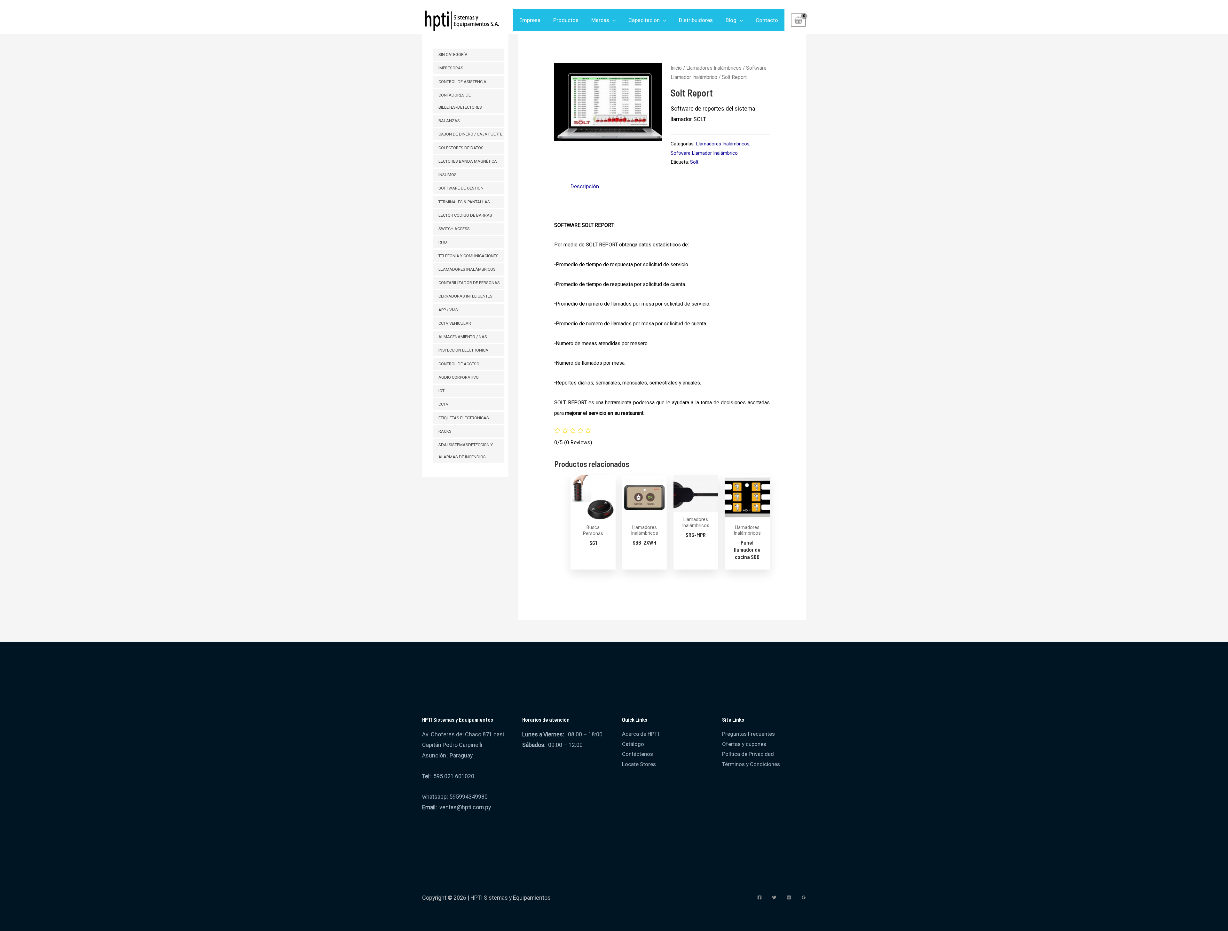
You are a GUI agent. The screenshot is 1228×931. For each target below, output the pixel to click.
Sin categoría (453, 54)
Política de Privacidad (748, 754)
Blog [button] (731, 20)
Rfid (442, 242)
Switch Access (454, 228)
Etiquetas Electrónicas (463, 417)
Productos (566, 20)
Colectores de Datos (461, 147)
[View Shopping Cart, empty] (798, 20)
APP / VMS (448, 309)
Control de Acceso (458, 363)
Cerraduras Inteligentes (465, 296)
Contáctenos (637, 754)
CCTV (443, 404)
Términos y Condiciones (751, 764)
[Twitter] (774, 897)
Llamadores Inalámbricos (467, 269)
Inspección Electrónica (463, 350)
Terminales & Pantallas (464, 201)
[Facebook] (759, 897)
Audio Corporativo (458, 377)
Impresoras (450, 68)
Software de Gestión (461, 188)
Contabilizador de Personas (469, 282)
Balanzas (449, 120)
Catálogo (633, 744)
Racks (445, 431)
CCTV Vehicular (454, 323)
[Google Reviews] (803, 897)
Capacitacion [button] (644, 20)
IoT (441, 390)
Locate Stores (639, 764)
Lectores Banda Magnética (467, 161)
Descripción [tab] (585, 186)
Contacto (767, 20)
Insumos (447, 174)
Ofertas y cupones (744, 744)
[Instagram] (789, 897)
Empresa (529, 20)
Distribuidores (696, 20)
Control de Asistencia (462, 81)
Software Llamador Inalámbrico (704, 153)
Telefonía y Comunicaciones (468, 255)
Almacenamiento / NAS (462, 336)
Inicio (676, 68)
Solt (694, 162)
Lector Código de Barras (465, 215)
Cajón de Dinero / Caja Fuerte (470, 134)
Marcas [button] (600, 20)
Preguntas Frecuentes (748, 734)
